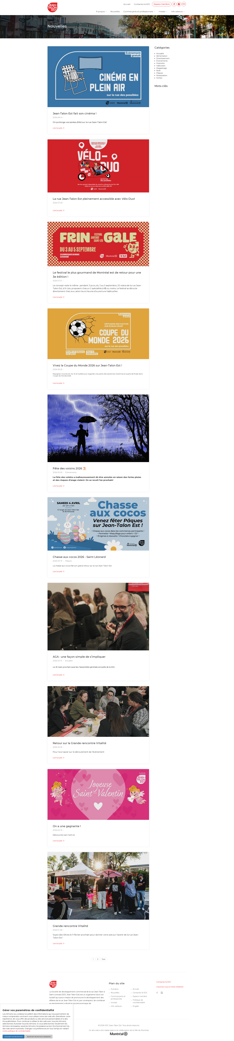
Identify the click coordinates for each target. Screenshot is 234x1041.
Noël (158, 71)
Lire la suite (58, 128)
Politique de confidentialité (139, 1001)
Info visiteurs (177, 11)
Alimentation (161, 56)
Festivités (160, 63)
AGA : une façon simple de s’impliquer (79, 656)
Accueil (126, 4)
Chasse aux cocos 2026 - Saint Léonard (79, 557)
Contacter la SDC (140, 993)
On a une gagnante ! (67, 826)
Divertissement (163, 58)
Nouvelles (115, 11)
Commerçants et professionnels (138, 11)
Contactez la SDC (142, 4)
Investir (162, 11)
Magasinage (161, 68)
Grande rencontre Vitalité (70, 926)
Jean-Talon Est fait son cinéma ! (74, 113)
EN (183, 4)
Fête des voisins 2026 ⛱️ (69, 468)
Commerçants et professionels (118, 997)
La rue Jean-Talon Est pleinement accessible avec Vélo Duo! (94, 198)
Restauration (161, 75)
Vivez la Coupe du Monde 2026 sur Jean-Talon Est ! (87, 365)
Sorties (159, 78)
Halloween (160, 66)
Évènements (161, 61)
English (136, 1006)
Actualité (160, 53)
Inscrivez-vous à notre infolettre (169, 987)
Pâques (159, 73)
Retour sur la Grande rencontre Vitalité (79, 743)
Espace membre (162, 4)
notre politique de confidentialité (16, 1031)
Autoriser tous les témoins (14, 1036)
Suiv (103, 959)
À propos (100, 11)
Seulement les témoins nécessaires (39, 1036)
